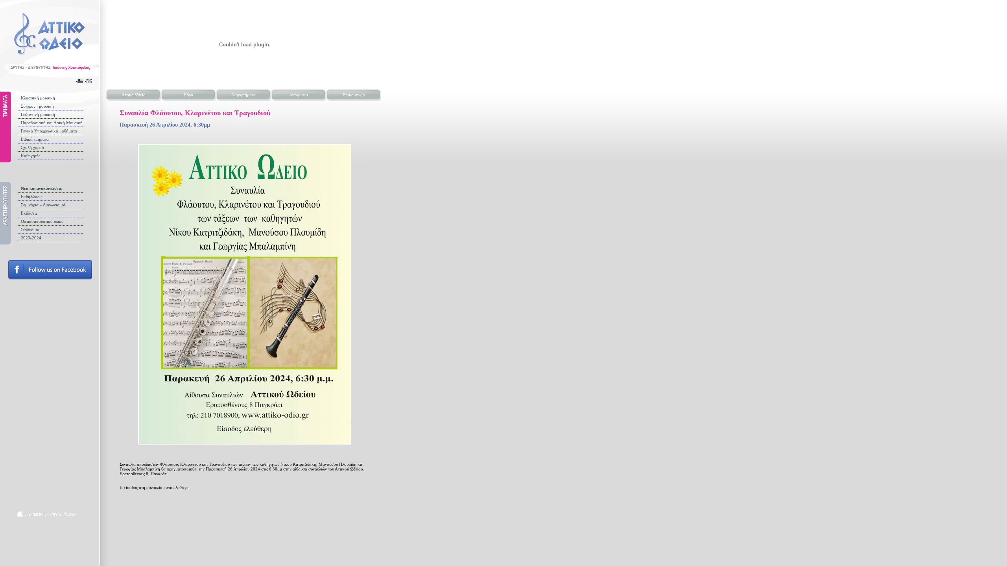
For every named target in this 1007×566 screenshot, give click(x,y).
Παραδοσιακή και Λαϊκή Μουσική (52, 122)
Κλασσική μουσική (38, 98)
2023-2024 (31, 237)
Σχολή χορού (32, 147)
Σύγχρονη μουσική (37, 106)
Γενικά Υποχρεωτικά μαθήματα (49, 131)
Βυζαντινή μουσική (38, 114)
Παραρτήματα (243, 94)
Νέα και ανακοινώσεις (41, 188)
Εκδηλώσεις (31, 196)
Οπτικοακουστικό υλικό (42, 221)
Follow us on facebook (50, 270)
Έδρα (188, 94)
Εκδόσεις (29, 213)
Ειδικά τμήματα (35, 139)
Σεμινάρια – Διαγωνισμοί (43, 204)
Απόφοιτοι (298, 94)
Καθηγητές (30, 155)
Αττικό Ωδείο (134, 94)
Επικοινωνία (354, 94)
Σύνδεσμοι (30, 229)
